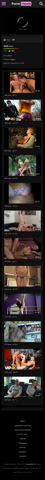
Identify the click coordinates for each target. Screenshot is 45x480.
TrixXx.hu (22, 447)
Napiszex (22, 439)
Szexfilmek (22, 452)
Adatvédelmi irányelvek (22, 426)
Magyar (12, 59)
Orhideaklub (22, 443)
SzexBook (22, 456)
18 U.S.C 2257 (23, 434)
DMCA (22, 421)
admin (10, 56)
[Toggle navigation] (4, 3)
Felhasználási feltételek (22, 430)
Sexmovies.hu (31, 464)
